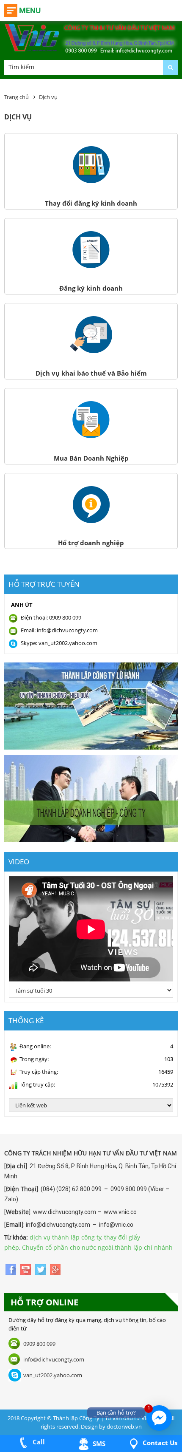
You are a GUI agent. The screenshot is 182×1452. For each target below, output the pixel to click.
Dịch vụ (48, 97)
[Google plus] (55, 1269)
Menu (30, 10)
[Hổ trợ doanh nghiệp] (91, 521)
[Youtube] (26, 1269)
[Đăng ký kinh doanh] (91, 266)
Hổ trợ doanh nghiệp (91, 542)
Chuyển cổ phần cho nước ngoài (67, 1247)
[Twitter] (41, 1269)
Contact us (159, 1442)
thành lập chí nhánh (144, 1247)
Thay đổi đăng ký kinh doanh (91, 203)
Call (38, 1442)
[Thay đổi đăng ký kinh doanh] (91, 181)
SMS (98, 1443)
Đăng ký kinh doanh (91, 288)
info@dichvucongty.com (53, 1359)
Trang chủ (16, 97)
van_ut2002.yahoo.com (52, 1375)
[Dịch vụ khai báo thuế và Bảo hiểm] (91, 351)
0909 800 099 (39, 1343)
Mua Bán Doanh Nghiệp (91, 458)
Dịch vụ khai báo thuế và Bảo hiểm (91, 373)
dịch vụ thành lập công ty (65, 1237)
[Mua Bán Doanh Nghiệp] (91, 436)
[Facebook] (11, 1269)
